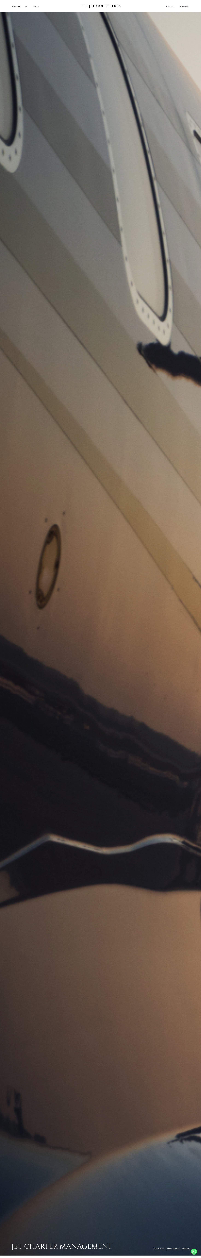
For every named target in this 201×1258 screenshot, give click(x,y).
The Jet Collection (100, 6)
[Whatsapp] (194, 1252)
